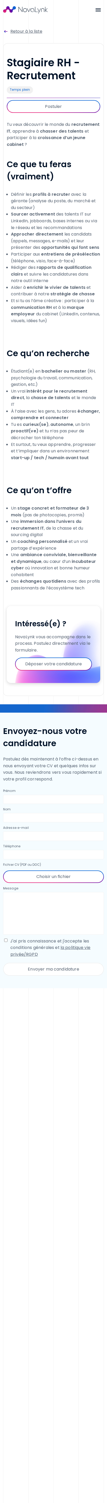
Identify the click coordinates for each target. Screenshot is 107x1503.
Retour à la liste (26, 31)
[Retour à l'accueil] (25, 10)
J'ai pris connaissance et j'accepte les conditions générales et (50, 947)
